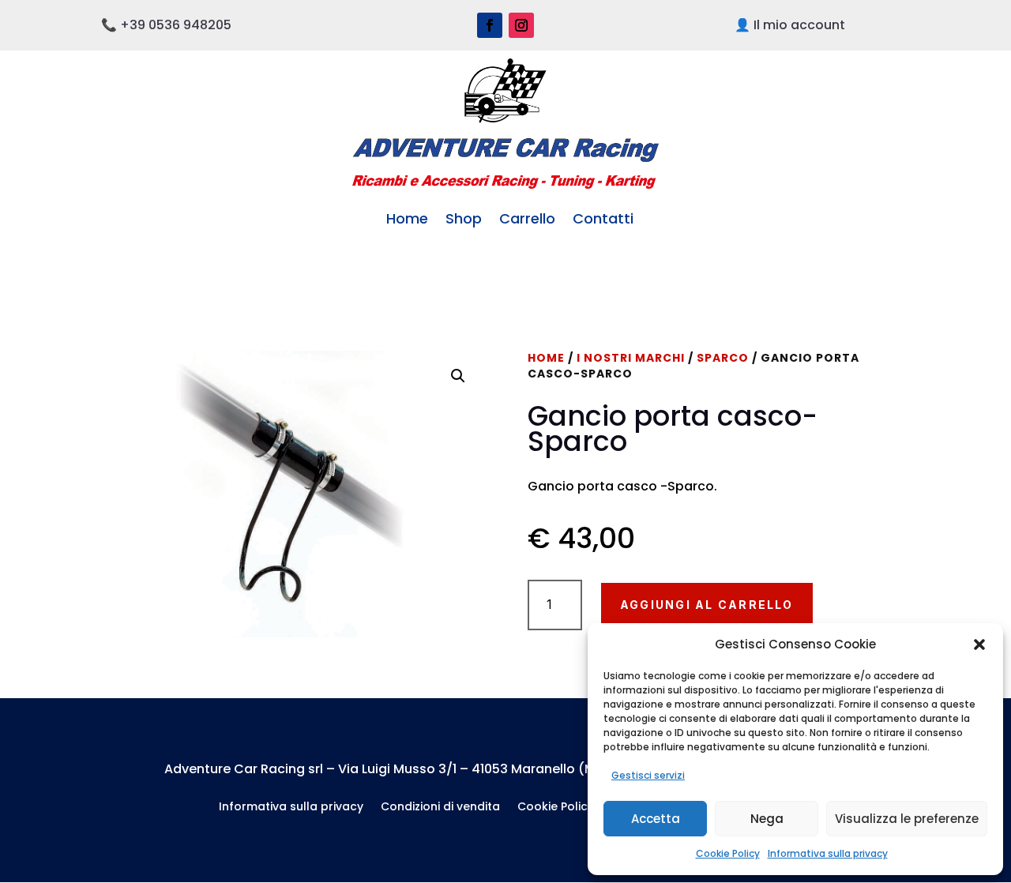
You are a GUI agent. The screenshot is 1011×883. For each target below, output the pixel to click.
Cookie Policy (728, 853)
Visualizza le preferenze (907, 818)
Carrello (527, 218)
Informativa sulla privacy (828, 853)
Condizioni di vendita (440, 807)
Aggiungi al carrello (707, 604)
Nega (767, 818)
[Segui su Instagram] (521, 25)
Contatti (603, 218)
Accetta (655, 818)
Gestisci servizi (648, 775)
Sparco (723, 358)
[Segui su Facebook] (489, 25)
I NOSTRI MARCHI (631, 358)
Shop (463, 218)
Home (407, 218)
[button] (979, 644)
